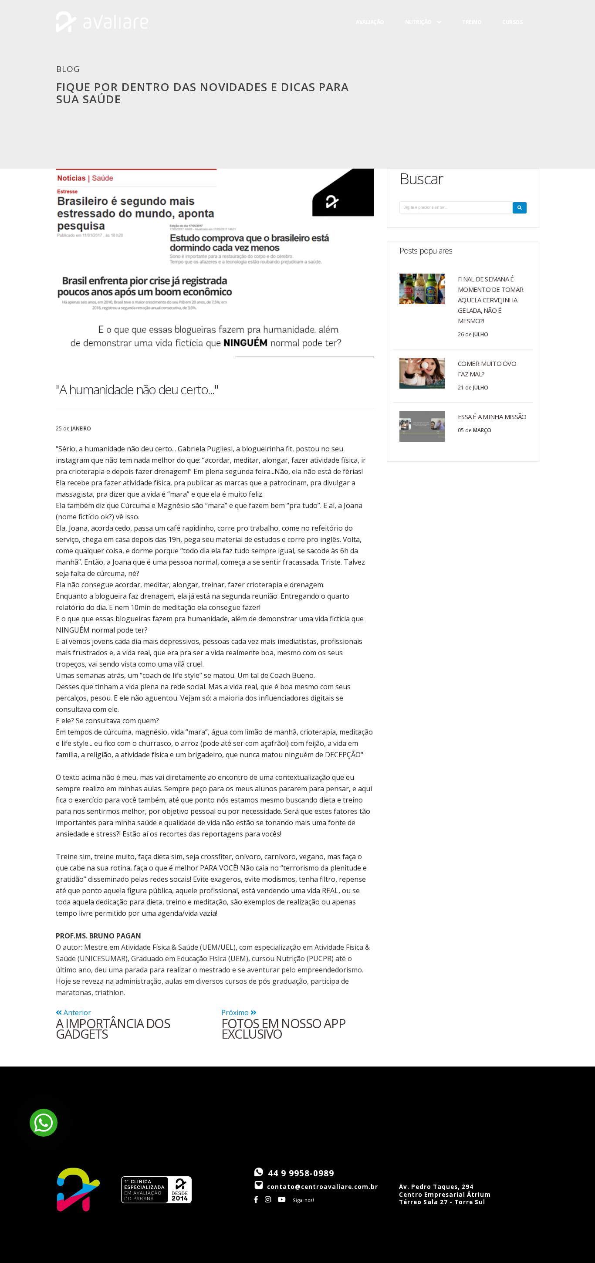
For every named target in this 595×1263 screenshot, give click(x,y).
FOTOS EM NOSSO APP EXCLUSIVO (283, 1028)
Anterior (76, 1012)
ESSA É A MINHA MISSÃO (492, 416)
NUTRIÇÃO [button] (418, 39)
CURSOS (512, 39)
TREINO (471, 39)
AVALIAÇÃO (370, 39)
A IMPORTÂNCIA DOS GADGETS (113, 1028)
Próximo (235, 1012)
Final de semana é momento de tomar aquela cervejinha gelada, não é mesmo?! (490, 299)
